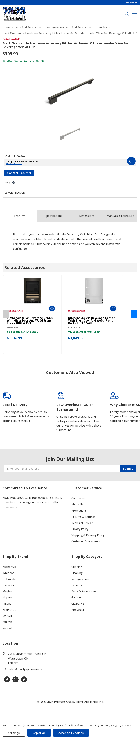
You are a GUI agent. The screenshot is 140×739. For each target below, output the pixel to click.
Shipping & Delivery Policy (87, 535)
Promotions (79, 510)
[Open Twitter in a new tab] (24, 679)
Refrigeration (80, 579)
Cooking (76, 567)
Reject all (39, 733)
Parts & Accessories (83, 591)
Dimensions (86, 216)
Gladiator (8, 585)
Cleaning (77, 573)
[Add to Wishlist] (131, 161)
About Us (77, 504)
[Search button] (127, 13)
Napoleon (9, 597)
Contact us (78, 498)
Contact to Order (19, 173)
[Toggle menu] (134, 13)
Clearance (77, 603)
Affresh (7, 622)
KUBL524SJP (74, 327)
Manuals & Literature (120, 216)
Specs (53, 216)
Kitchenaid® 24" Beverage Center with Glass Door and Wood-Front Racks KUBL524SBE (30, 320)
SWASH (7, 616)
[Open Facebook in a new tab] (7, 679)
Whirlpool (9, 573)
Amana (7, 603)
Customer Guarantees (85, 541)
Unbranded (10, 579)
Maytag (7, 591)
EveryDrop (9, 610)
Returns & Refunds (83, 517)
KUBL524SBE (13, 327)
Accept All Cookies (71, 733)
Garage (76, 597)
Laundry (76, 585)
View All (7, 628)
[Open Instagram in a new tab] (15, 679)
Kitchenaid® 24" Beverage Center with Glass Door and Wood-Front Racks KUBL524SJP (91, 320)
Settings (14, 733)
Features (19, 216)
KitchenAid (9, 567)
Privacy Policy (79, 529)
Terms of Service (82, 523)
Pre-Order (77, 610)
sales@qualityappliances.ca (25, 669)
